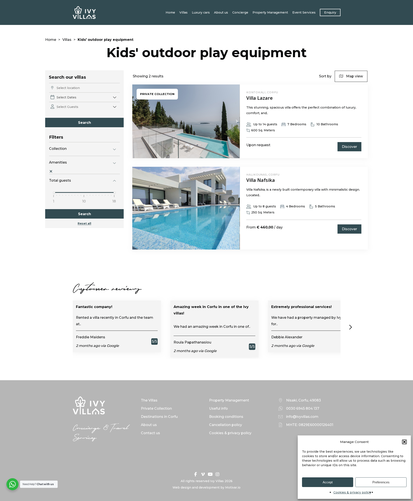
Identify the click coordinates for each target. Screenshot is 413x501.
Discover (349, 147)
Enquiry (330, 12)
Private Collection (156, 408)
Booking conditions (226, 417)
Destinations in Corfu (159, 417)
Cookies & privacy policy (352, 492)
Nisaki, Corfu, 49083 (303, 400)
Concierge (240, 12)
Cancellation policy (225, 425)
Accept (328, 482)
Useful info (218, 408)
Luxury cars (201, 12)
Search (84, 123)
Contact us (150, 433)
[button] (404, 442)
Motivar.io (232, 487)
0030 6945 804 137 (302, 408)
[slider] (54, 193)
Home (170, 12)
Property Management (270, 12)
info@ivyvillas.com (302, 417)
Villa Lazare (259, 98)
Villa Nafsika (260, 180)
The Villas (149, 400)
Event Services (304, 12)
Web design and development (196, 487)
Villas (183, 12)
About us (221, 12)
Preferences (381, 482)
